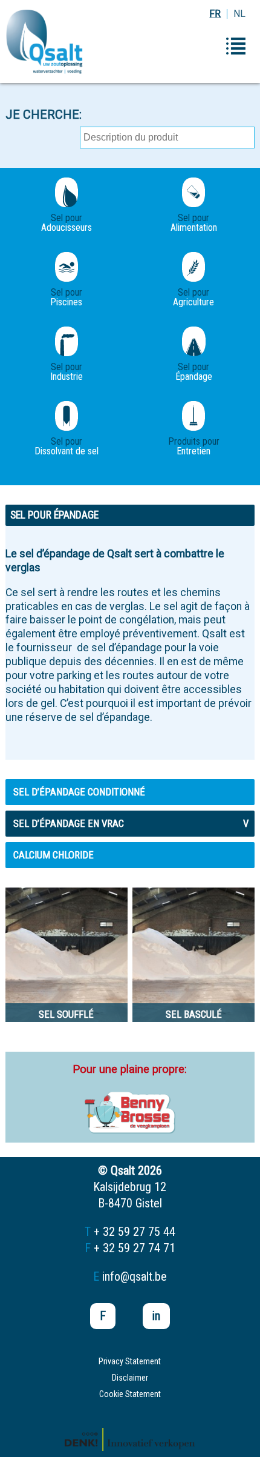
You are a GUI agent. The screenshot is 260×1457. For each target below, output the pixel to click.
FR (215, 13)
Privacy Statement (130, 1361)
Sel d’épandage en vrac (131, 823)
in (156, 1316)
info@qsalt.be (134, 1276)
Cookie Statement (130, 1394)
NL (239, 13)
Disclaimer (130, 1377)
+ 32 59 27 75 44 (134, 1231)
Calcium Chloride (53, 855)
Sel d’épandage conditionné (79, 792)
